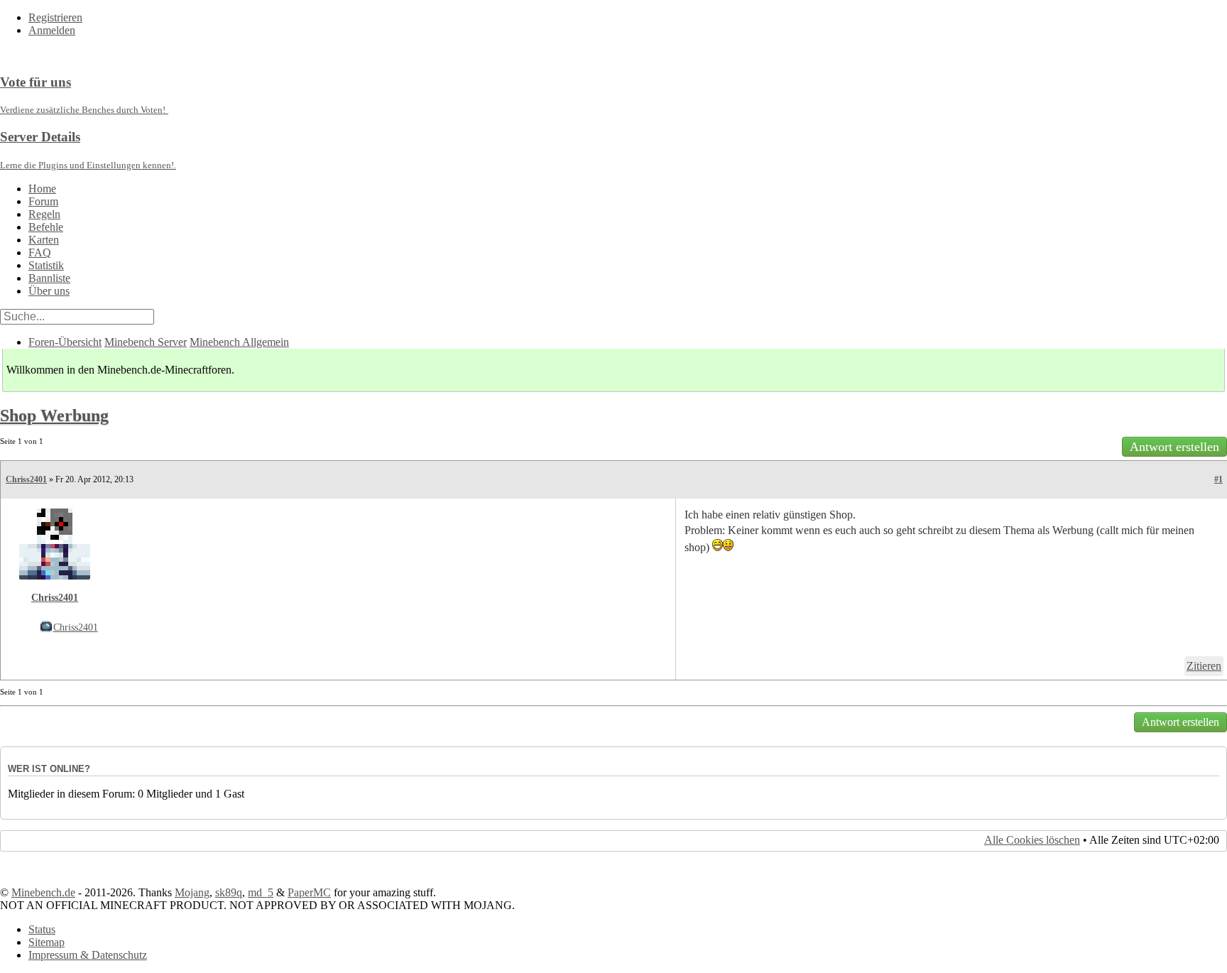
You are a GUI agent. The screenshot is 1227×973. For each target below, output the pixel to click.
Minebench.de (43, 892)
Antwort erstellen (1174, 447)
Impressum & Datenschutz (87, 955)
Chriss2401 (26, 479)
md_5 (260, 892)
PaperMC (309, 892)
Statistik (46, 265)
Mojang (192, 892)
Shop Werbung (54, 415)
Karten (43, 240)
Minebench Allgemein (239, 342)
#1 (1218, 479)
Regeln (44, 214)
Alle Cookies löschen (1032, 840)
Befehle (45, 227)
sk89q (228, 892)
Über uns (49, 291)
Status (41, 929)
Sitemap (46, 942)
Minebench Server (145, 342)
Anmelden (51, 30)
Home (42, 189)
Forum (43, 201)
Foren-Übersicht (65, 342)
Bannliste (49, 278)
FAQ (39, 252)
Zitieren (1204, 666)
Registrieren (55, 17)
